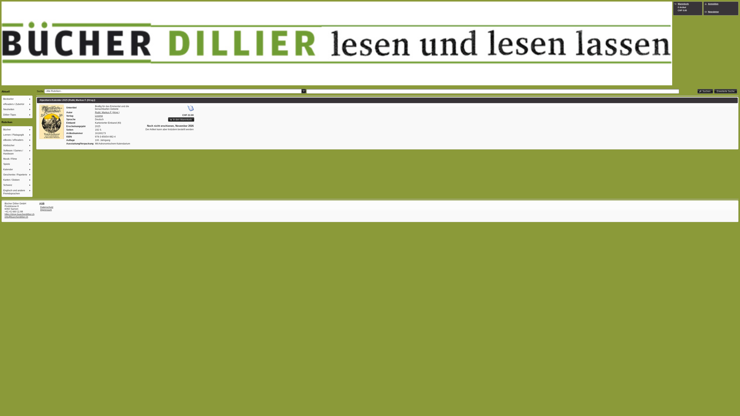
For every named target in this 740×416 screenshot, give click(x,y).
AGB (42, 203)
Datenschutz (46, 207)
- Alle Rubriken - (53, 91)
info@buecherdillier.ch (16, 217)
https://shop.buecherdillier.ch (19, 214)
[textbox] (492, 91)
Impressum (46, 210)
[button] (705, 91)
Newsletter (713, 12)
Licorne (99, 116)
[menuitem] (17, 98)
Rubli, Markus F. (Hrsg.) (107, 112)
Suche (40, 91)
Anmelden (713, 4)
